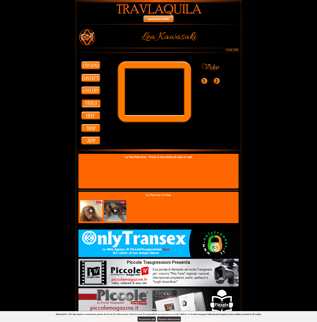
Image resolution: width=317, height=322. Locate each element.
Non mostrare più (147, 319)
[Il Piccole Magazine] (158, 302)
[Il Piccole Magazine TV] (158, 273)
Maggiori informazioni (169, 319)
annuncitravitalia (158, 19)
